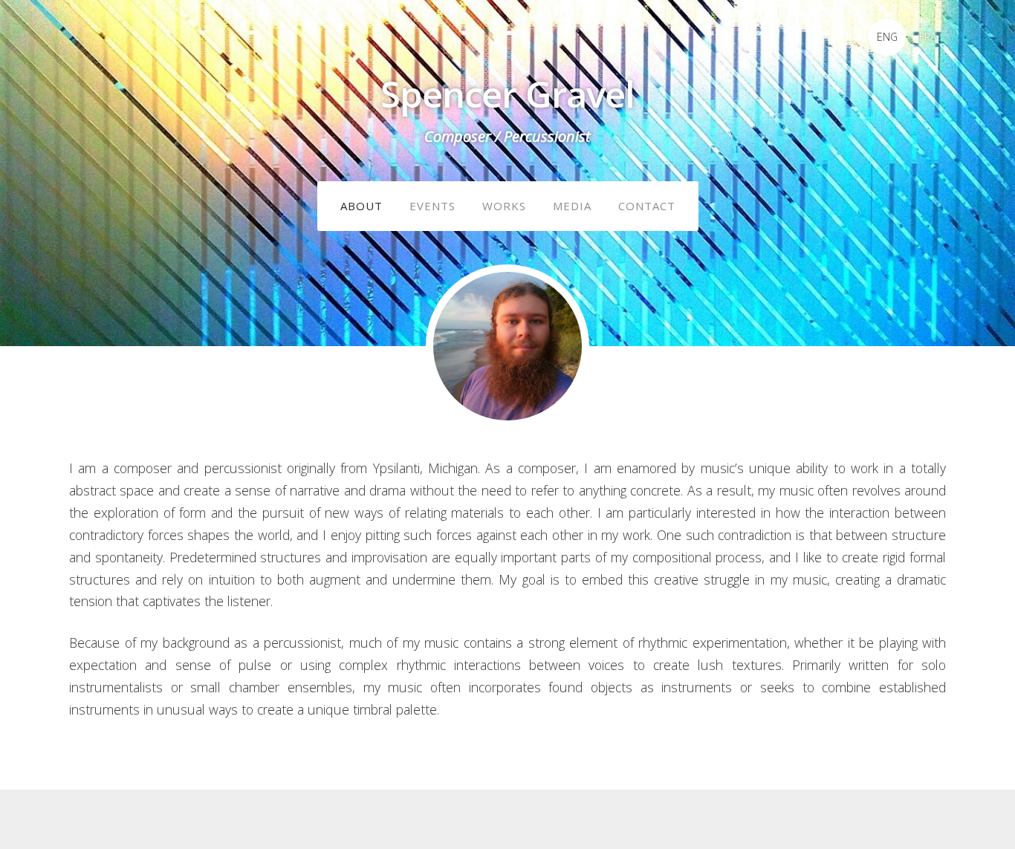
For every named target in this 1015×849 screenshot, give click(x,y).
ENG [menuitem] (887, 37)
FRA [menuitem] (927, 37)
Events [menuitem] (432, 205)
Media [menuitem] (572, 205)
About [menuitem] (361, 205)
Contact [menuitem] (646, 205)
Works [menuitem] (504, 205)
